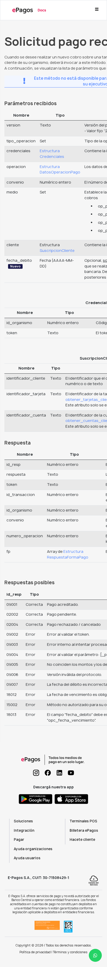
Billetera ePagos (84, 830)
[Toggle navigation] (97, 10)
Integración (24, 830)
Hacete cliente (82, 839)
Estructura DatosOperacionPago (60, 169)
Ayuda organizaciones (33, 849)
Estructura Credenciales (52, 153)
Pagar (19, 839)
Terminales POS (83, 821)
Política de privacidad (35, 952)
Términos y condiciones (70, 952)
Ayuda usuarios (27, 858)
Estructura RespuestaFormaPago (67, 554)
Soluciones (23, 821)
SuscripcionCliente (57, 250)
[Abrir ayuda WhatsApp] (95, 955)
